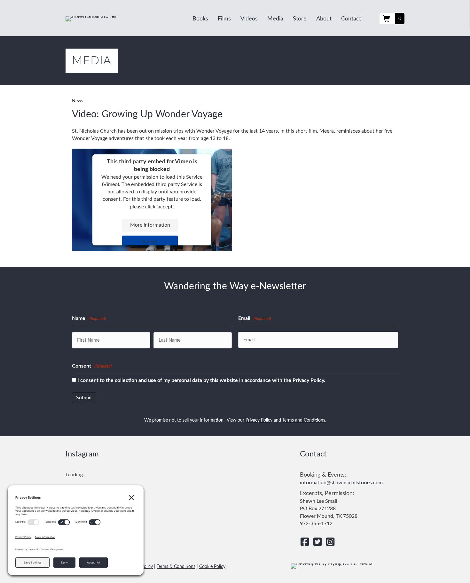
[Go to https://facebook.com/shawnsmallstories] (304, 542)
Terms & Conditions (176, 566)
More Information (150, 225)
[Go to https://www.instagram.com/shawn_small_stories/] (330, 542)
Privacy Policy (259, 420)
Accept (150, 241)
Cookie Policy (212, 566)
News (77, 101)
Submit (84, 397)
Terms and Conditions (303, 420)
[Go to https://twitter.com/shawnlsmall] (317, 542)
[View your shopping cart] (387, 18)
